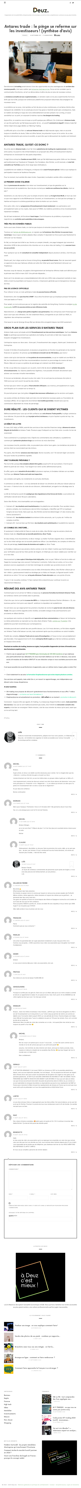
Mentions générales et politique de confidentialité (33, 1484)
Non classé (8, 1420)
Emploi (6, 1398)
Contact (52, 1484)
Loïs (23, 862)
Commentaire (14, 1169)
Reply (73, 794)
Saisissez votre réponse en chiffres (21, 1212)
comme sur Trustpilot (59, 621)
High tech (7, 1404)
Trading (7, 718)
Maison (6, 1417)
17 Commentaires (47, 35)
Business (7, 1395)
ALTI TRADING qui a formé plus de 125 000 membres (44, 654)
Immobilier (8, 1411)
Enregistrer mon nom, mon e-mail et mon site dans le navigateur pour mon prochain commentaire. (38, 1206)
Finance (25, 35)
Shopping (7, 1423)
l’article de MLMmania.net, (22, 232)
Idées (6, 1408)
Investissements (10, 1414)
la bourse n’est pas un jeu (40, 89)
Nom (11, 1194)
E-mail (32, 1194)
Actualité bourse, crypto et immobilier (67, 1484)
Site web (54, 1194)
